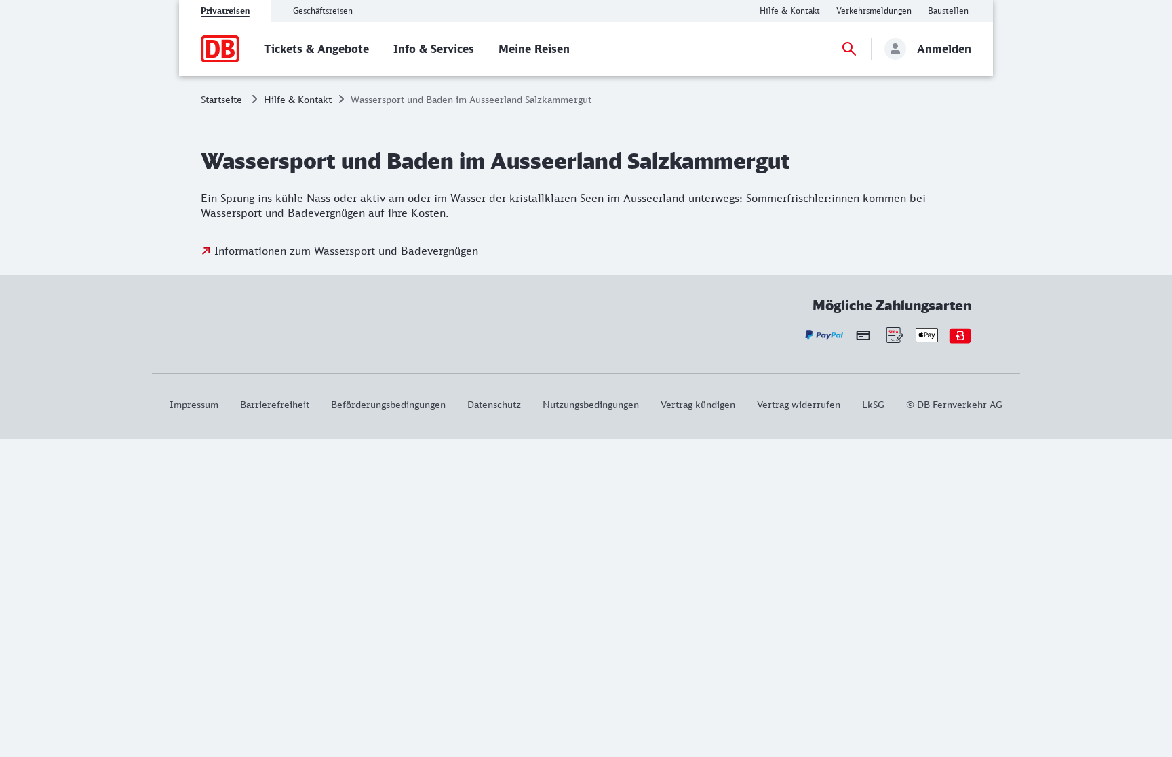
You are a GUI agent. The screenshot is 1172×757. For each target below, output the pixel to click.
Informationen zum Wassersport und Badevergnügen (346, 251)
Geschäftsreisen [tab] (323, 10)
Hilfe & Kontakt (298, 99)
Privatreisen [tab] (225, 10)
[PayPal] (824, 335)
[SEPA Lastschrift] (893, 335)
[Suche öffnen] (849, 49)
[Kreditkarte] (863, 335)
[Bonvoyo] (960, 335)
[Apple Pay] (927, 335)
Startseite (221, 99)
